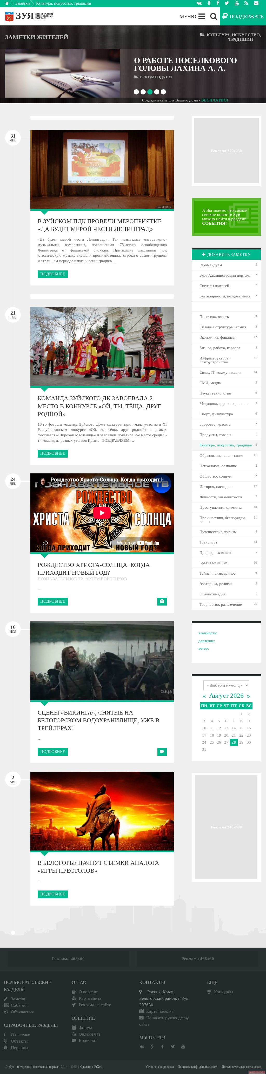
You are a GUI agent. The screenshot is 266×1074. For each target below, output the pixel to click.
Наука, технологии (215, 393)
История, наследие (215, 487)
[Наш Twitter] (227, 3)
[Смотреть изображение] (20, 73)
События (19, 1005)
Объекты (19, 1041)
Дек (13, 481)
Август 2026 (226, 695)
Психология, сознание (218, 466)
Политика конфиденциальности (198, 1067)
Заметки (22, 3)
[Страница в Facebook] (218, 3)
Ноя (13, 629)
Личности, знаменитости (221, 497)
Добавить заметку (228, 254)
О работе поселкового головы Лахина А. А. (185, 64)
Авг (13, 779)
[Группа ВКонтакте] (199, 3)
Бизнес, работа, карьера (220, 348)
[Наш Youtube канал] (237, 3)
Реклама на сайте (95, 1004)
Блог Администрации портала (225, 275)
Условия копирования (159, 1067)
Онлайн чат (89, 1034)
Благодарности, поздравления (225, 296)
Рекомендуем (211, 265)
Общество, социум (216, 476)
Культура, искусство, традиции (63, 3)
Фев (13, 314)
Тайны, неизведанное (218, 573)
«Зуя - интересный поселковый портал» (33, 1067)
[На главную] (10, 4)
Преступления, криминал (221, 507)
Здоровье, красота (215, 424)
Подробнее (52, 274)
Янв (13, 137)
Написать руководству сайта (164, 1021)
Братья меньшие (214, 563)
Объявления (22, 1011)
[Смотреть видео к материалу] (162, 752)
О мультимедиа (212, 594)
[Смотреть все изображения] (55, 169)
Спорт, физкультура (216, 414)
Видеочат (88, 1040)
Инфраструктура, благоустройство (214, 360)
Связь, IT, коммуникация (220, 372)
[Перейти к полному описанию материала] (104, 73)
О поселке (20, 1034)
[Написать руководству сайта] (256, 3)
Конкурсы (223, 991)
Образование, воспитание (221, 455)
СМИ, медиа (210, 383)
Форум (85, 1027)
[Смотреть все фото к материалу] (162, 602)
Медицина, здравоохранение (224, 404)
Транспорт (208, 542)
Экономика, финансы (217, 337)
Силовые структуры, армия (223, 327)
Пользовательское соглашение (241, 1067)
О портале (88, 991)
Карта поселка (160, 1011)
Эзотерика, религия (216, 584)
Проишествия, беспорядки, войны (223, 520)
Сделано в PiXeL (91, 1067)
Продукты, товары (215, 435)
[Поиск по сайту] (214, 16)
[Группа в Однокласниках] (209, 3)
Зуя (25, 15)
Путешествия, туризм (218, 532)
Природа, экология (215, 552)
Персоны (19, 1047)
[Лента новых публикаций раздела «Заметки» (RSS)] (246, 3)
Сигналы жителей (214, 286)
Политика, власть (214, 317)
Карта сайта (90, 998)
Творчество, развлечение (221, 604)
